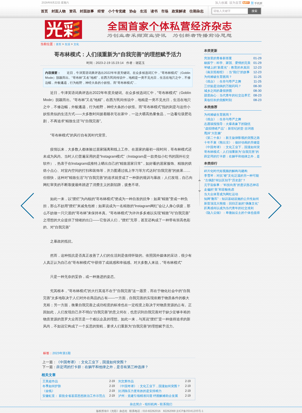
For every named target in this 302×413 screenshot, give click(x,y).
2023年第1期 (61, 353)
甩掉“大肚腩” (213, 133)
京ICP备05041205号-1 (189, 411)
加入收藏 (221, 2)
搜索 (254, 11)
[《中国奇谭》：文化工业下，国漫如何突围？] (274, 206)
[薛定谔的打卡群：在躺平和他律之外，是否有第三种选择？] (28, 206)
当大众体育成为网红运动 (221, 194)
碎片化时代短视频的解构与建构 (225, 171)
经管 (101, 11)
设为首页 (235, 2)
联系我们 (166, 404)
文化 (76, 44)
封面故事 (87, 11)
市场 (164, 11)
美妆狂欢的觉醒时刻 (218, 100)
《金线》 (48, 391)
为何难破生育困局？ (218, 76)
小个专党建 (117, 11)
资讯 (72, 11)
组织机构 (151, 404)
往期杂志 (196, 11)
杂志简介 (136, 404)
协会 (132, 11)
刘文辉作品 (126, 381)
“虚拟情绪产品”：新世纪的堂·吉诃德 (229, 128)
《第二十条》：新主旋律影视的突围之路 (232, 138)
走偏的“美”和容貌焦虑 (219, 189)
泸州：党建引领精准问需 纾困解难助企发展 (148, 396)
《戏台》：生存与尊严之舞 (222, 81)
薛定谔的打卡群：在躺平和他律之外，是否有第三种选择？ (102, 367)
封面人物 (59, 11)
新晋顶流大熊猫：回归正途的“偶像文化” (231, 203)
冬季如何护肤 (51, 386)
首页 (44, 11)
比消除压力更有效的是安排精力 (140, 391)
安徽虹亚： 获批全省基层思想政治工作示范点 (73, 396)
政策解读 (179, 11)
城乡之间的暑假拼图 (218, 90)
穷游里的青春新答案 (218, 58)
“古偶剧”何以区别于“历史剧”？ (225, 180)
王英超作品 (50, 381)
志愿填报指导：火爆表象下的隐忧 (227, 124)
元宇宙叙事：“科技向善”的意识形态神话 (231, 185)
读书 (154, 11)
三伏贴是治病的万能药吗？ (228, 86)
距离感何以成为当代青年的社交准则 (229, 208)
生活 (143, 11)
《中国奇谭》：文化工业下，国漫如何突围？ (91, 362)
